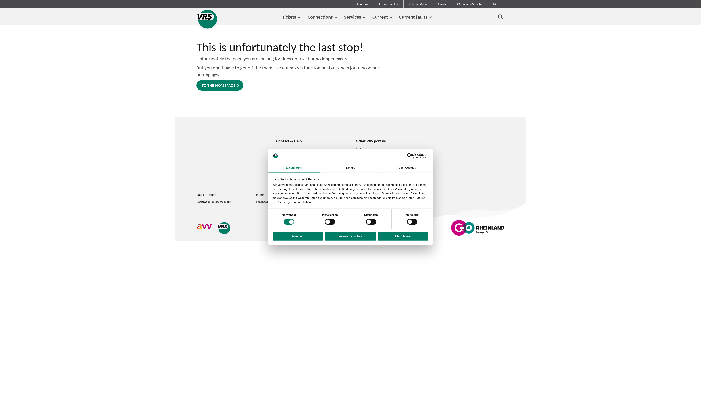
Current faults (413, 17)
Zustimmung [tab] (294, 167)
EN (494, 3)
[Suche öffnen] (501, 17)
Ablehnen (298, 236)
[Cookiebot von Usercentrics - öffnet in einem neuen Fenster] (413, 156)
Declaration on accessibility (213, 202)
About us (362, 4)
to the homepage (219, 85)
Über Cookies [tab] (407, 167)
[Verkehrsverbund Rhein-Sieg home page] (207, 19)
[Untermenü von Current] (391, 17)
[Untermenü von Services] (364, 17)
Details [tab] (350, 167)
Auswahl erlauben (350, 236)
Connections (320, 17)
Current (380, 17)
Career (442, 4)
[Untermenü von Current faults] (430, 17)
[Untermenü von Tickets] (299, 17)
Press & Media (418, 4)
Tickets (289, 17)
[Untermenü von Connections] (336, 17)
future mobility (388, 4)
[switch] (330, 222)
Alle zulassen (402, 236)
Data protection (206, 195)
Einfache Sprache (471, 4)
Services (352, 17)
